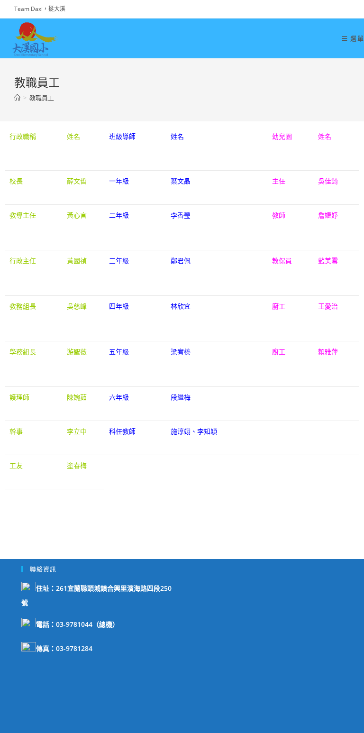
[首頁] (17, 97)
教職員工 (41, 97)
